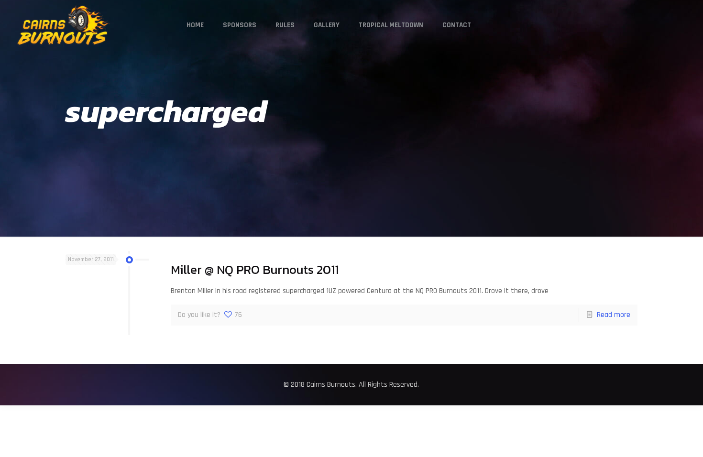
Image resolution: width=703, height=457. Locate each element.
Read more (613, 315)
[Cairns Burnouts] (63, 25)
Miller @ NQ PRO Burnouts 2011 (255, 270)
